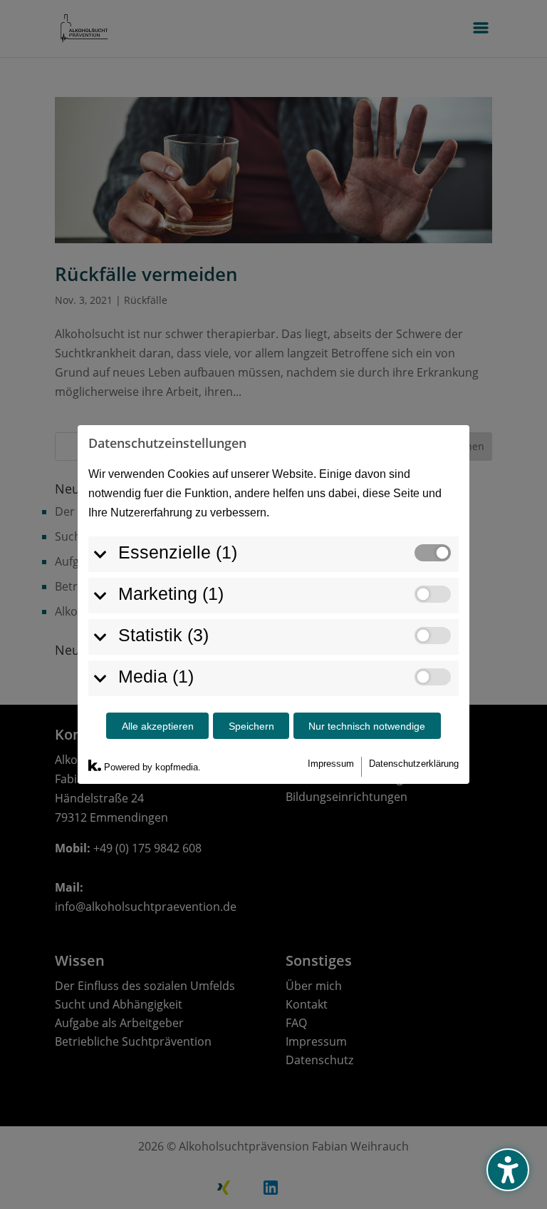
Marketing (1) (171, 593)
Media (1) (156, 676)
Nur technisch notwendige (366, 726)
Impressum (331, 763)
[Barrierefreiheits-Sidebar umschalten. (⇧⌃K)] (507, 1169)
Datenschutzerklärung (414, 763)
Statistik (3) (163, 635)
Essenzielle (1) (177, 552)
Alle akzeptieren (158, 726)
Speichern (251, 726)
